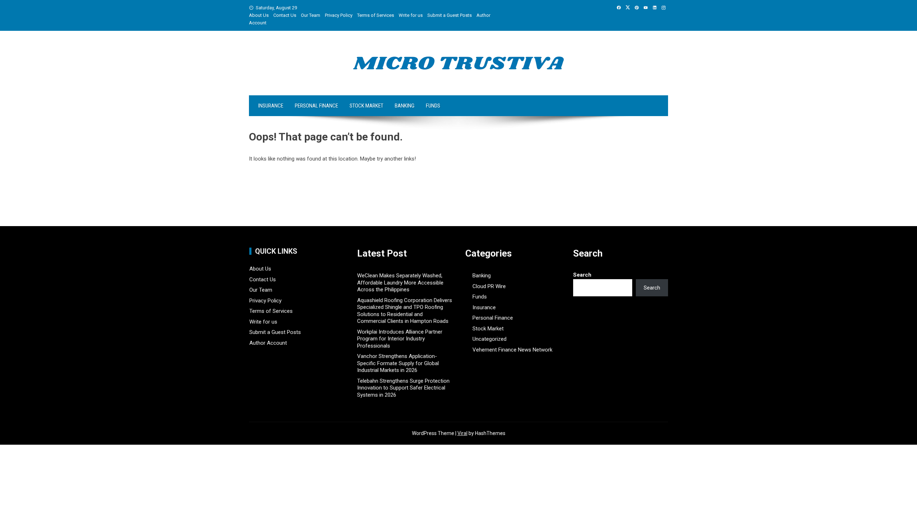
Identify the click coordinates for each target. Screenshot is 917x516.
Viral (462, 433)
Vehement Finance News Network (512, 350)
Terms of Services (375, 15)
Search (582, 275)
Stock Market (366, 105)
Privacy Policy (338, 15)
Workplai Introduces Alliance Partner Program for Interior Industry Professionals (399, 339)
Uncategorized (489, 339)
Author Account (268, 343)
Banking (404, 105)
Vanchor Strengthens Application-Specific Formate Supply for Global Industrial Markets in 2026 (398, 363)
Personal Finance (316, 105)
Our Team (310, 15)
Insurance (270, 105)
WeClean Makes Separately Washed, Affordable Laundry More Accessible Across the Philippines (400, 282)
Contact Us (284, 15)
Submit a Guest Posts (449, 15)
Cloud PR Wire (489, 286)
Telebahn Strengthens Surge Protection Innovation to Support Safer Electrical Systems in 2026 (403, 388)
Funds (433, 105)
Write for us (411, 15)
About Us (259, 15)
